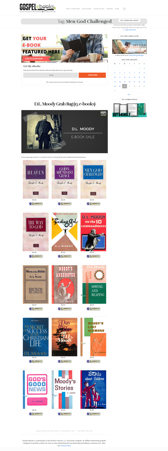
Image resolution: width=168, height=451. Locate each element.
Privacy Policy (66, 446)
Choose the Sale (98, 9)
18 (120, 82)
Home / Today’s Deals (73, 9)
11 (120, 77)
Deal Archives (86, 9)
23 (144, 82)
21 (134, 82)
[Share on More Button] (81, 426)
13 (129, 77)
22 (139, 82)
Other (117, 9)
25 (120, 86)
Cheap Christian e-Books (50, 431)
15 (139, 77)
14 (134, 77)
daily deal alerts (130, 30)
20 (129, 82)
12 (124, 77)
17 (115, 82)
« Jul (128, 94)
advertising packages (136, 55)
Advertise (109, 9)
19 (124, 82)
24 (115, 86)
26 (124, 86)
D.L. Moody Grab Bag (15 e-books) (64, 104)
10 (115, 77)
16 (144, 77)
